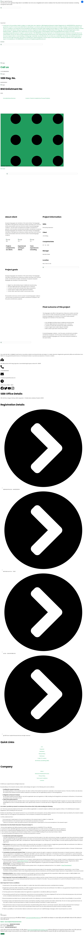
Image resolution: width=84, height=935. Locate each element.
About (9, 98)
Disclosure (42, 756)
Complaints (36, 98)
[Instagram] (12, 388)
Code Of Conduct (42, 758)
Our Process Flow (43, 98)
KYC (42, 747)
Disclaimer (42, 751)
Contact (42, 780)
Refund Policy (42, 753)
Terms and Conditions (42, 778)
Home (4, 98)
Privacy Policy (42, 776)
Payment (42, 749)
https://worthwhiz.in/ (66, 865)
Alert (7, 98)
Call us (5, 67)
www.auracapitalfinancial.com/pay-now (37, 929)
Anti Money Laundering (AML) (42, 760)
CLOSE (2, 933)
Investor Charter (30, 98)
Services (13, 98)
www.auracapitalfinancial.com (33, 917)
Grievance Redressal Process (42, 773)
